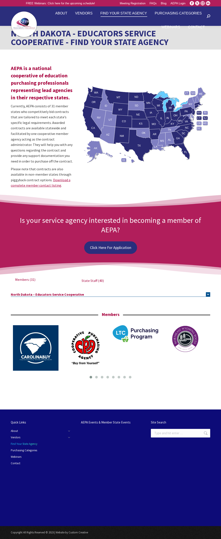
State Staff (93, 280)
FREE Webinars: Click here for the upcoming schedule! (60, 3)
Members (25, 279)
